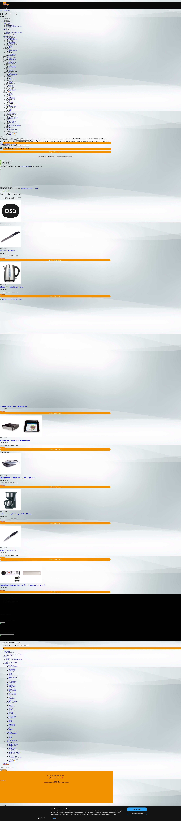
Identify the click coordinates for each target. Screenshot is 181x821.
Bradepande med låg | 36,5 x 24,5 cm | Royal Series (18, 478)
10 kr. (7, 63)
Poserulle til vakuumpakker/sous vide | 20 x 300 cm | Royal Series (23, 585)
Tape (7, 133)
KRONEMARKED (13, 132)
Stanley (90, 141)
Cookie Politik (6, 600)
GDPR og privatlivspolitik (10, 598)
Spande (10, 112)
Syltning (8, 21)
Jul (6, 28)
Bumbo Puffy (12, 121)
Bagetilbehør (12, 59)
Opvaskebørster (12, 113)
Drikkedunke (12, 67)
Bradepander (9, 75)
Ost (7, 84)
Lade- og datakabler (11, 117)
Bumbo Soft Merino (13, 124)
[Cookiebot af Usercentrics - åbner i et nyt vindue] (41, 818)
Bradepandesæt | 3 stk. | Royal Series (13, 406)
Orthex (87, 139)
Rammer (10, 81)
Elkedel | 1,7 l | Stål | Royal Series (11, 287)
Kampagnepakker (13, 126)
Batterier (10, 86)
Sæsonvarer (6, 20)
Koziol (68, 139)
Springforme (12, 63)
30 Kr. (7, 68)
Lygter (7, 126)
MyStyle (83, 139)
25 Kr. (7, 67)
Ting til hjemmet (7, 115)
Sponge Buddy (85, 141)
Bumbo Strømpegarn (14, 125)
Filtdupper (9, 121)
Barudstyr (8, 74)
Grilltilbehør (9, 78)
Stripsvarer (6, 112)
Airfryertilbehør (7, 47)
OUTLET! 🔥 (11, 133)
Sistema (58, 141)
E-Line (36, 139)
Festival (8, 24)
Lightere (10, 94)
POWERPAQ (5, 141)
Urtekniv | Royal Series (8, 550)
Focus (46, 139)
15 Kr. (7, 64)
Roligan (10, 102)
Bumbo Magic (12, 120)
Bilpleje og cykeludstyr (14, 130)
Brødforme (11, 61)
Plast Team (105, 139)
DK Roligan (30, 139)
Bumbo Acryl (9, 36)
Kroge (7, 123)
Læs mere (2, 258)
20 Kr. (7, 66)
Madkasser (9, 108)
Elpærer (10, 85)
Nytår (7, 29)
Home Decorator (58, 139)
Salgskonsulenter (10, 31)
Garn (4, 33)
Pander (8, 86)
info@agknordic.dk (5, 614)
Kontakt (5, 29)
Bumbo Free (12, 118)
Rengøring (6, 94)
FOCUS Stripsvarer (11, 114)
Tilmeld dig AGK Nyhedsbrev (14, 659)
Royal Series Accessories (20, 141)
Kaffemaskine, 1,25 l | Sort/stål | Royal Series (16, 514)
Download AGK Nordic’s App (13, 26)
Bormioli (9, 139)
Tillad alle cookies (137, 809)
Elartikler (8, 118)
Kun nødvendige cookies (137, 813)
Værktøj (10, 92)
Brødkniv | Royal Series (8, 251)
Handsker (8, 95)
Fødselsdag (11, 97)
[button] (4, 3)
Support (8, 33)
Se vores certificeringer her (7, 632)
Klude (7, 96)
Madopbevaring (12, 49)
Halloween (11, 98)
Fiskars (5, 60)
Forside (5, 21)
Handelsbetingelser (8, 597)
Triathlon (95, 141)
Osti (90, 139)
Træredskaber (10, 87)
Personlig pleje (12, 129)
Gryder (8, 79)
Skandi (63, 141)
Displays (5, 59)
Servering (5, 102)
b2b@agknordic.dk (25, 166)
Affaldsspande (12, 106)
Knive (7, 80)
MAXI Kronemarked (11, 71)
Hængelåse (11, 90)
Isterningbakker (12, 74)
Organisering (6, 90)
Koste (10, 110)
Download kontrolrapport (7, 620)
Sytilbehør (9, 45)
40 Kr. (7, 70)
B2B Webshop (8, 663)
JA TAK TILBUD (7, 19)
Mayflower (76, 138)
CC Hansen (17, 139)
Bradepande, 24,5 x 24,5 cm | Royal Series (15, 440)
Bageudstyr (9, 57)
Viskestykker (9, 88)
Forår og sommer (13, 104)
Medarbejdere (10, 652)
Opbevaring (11, 79)
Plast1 (100, 139)
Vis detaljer (53, 818)
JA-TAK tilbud (12, 134)
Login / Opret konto (55, 152)
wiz (108, 141)
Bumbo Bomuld (10, 37)
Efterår (8, 23)
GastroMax (51, 139)
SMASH (80, 141)
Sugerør (8, 111)
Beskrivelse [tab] (6, 191)
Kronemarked (7, 62)
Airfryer (3, 139)
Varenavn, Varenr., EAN (9, 145)
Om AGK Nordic (7, 651)
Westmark (102, 141)
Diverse (8, 755)
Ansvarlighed (9, 27)
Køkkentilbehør (7, 72)
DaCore (25, 139)
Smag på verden (71, 141)
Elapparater (9, 76)
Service (10, 70)
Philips (95, 139)
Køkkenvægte (12, 62)
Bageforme (9, 49)
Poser (7, 130)
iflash (65, 139)
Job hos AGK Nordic (8, 602)
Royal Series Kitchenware (43, 141)
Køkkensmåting (12, 50)
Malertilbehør (9, 127)
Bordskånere (12, 66)
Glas (9, 69)
